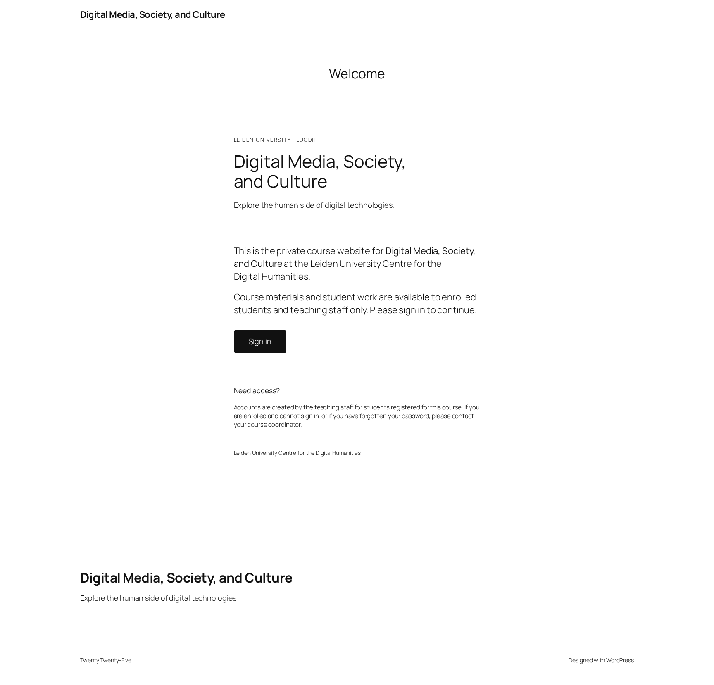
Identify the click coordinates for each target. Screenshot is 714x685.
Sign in (260, 341)
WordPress (620, 660)
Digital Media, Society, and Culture (152, 14)
